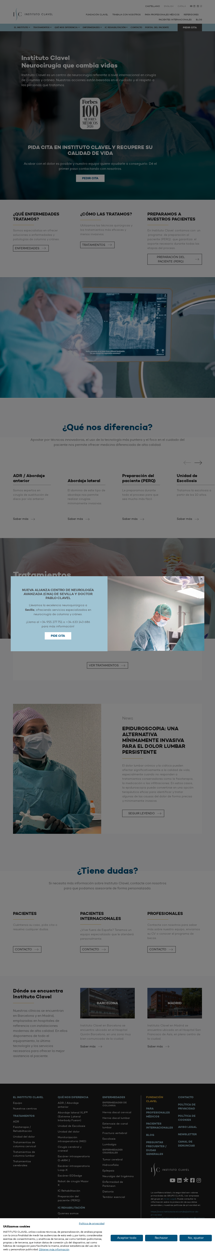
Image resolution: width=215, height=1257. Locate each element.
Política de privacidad (91, 1223)
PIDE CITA (58, 636)
